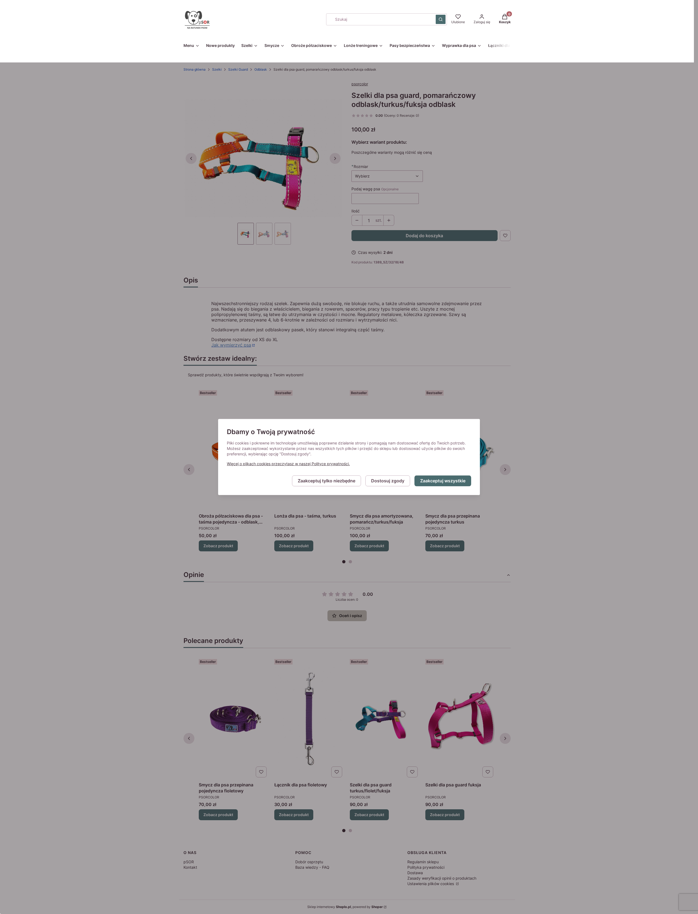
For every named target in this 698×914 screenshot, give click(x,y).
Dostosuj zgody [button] (387, 481)
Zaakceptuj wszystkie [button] (442, 481)
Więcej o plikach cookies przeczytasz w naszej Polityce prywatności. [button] (288, 464)
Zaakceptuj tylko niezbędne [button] (326, 481)
